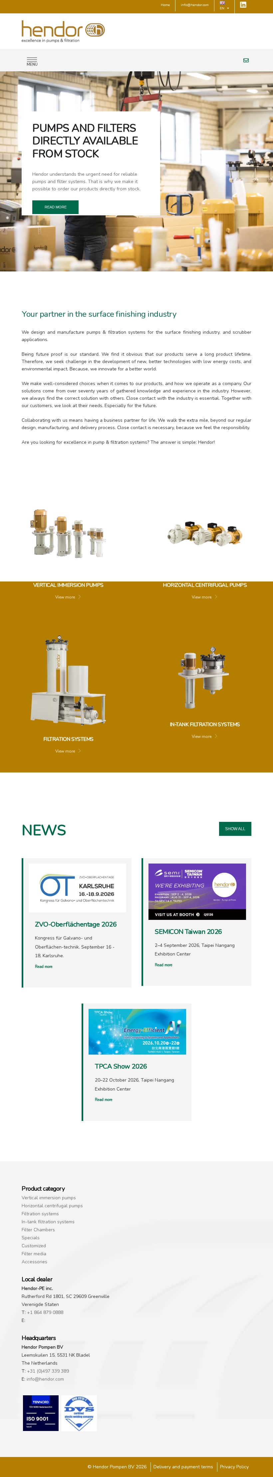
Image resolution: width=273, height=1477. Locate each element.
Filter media (34, 1254)
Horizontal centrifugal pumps (52, 1206)
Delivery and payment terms (183, 1467)
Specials (31, 1238)
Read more (56, 207)
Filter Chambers (38, 1230)
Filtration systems (40, 1214)
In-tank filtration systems (48, 1222)
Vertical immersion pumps (49, 1198)
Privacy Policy (234, 1467)
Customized (34, 1246)
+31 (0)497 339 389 (48, 1371)
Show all (235, 829)
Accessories (34, 1262)
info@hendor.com (45, 1379)
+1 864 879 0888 (45, 1312)
